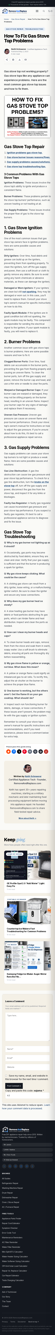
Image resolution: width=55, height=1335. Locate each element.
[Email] (25, 59)
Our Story (6, 1297)
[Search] (43, 11)
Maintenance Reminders (12, 1237)
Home (6, 19)
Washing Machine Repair (12, 1188)
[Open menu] (37, 11)
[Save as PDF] (19, 59)
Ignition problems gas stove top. (24, 152)
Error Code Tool (9, 1233)
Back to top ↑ (33, 1322)
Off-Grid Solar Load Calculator (14, 1266)
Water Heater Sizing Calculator (15, 1256)
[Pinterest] (15, 1166)
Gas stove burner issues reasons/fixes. (28, 157)
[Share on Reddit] (8, 751)
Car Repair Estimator (10, 1275)
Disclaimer (22, 1322)
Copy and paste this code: (24, 1090)
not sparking (29, 291)
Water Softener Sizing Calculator (16, 1261)
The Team (6, 1301)
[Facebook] (10, 1166)
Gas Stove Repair (18, 19)
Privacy (5, 1322)
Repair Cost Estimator (11, 1223)
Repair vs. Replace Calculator (14, 1271)
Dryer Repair (7, 1193)
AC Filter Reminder (10, 1242)
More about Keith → (27, 818)
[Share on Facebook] (14, 751)
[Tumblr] (32, 1166)
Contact (5, 1306)
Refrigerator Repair (10, 1183)
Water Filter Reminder (11, 1247)
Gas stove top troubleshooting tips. (26, 166)
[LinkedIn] (21, 1166)
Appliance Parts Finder (11, 1218)
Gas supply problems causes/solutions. (28, 162)
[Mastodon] (27, 1166)
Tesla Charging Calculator (13, 1280)
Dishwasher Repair (10, 1197)
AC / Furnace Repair (10, 1207)
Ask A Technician (9, 1292)
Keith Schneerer (18, 49)
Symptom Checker (10, 1228)
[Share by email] (30, 751)
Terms (12, 1322)
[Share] (6, 59)
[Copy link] (35, 751)
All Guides (6, 1178)
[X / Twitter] (4, 1166)
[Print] (13, 59)
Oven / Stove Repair (10, 1202)
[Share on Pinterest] (24, 751)
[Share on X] (19, 751)
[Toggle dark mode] (50, 11)
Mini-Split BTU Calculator (12, 1252)
